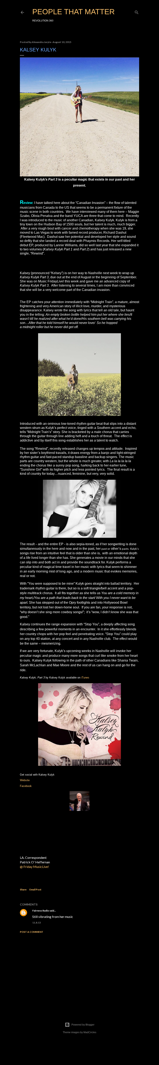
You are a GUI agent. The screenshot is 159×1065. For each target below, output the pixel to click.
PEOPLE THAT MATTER (73, 11)
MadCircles (89, 1032)
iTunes (85, 677)
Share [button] (23, 889)
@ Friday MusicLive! (34, 867)
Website (25, 780)
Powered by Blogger (82, 1024)
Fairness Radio (40, 910)
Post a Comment (31, 931)
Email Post (35, 889)
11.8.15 (36, 922)
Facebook (26, 786)
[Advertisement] (79, 973)
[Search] (136, 11)
